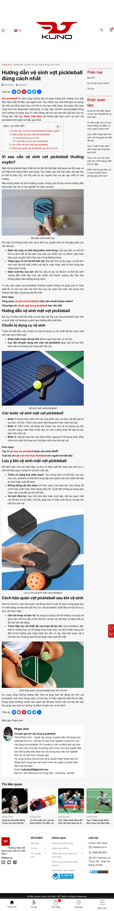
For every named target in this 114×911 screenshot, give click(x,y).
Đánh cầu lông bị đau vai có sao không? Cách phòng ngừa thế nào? (99, 172)
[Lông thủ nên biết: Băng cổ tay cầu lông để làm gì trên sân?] (15, 800)
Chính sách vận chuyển (63, 870)
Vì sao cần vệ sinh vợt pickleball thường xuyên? (35, 131)
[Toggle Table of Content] (56, 126)
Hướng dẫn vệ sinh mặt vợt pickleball (31, 134)
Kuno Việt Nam (33, 116)
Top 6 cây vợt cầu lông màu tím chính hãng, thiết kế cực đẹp (99, 160)
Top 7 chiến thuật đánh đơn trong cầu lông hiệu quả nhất (98, 149)
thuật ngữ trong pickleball (32, 305)
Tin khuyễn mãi (36, 855)
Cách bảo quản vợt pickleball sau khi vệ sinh (35, 148)
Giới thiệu (35, 843)
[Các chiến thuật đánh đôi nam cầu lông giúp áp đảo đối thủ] (71, 800)
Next (109, 800)
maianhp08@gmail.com (34, 769)
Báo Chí (91, 77)
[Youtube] (9, 862)
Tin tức (90, 88)
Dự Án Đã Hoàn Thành (98, 83)
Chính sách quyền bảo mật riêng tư (64, 863)
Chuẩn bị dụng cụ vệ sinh (27, 138)
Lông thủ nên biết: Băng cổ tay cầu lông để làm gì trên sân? (99, 113)
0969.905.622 (99, 852)
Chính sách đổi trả (60, 848)
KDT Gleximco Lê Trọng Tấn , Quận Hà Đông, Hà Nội (99, 861)
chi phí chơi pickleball (26, 301)
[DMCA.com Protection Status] (101, 870)
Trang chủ (6, 64)
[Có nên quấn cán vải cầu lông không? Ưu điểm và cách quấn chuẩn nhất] (43, 800)
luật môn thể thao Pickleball (30, 455)
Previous (4, 800)
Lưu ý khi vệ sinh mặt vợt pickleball (30, 144)
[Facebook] (3, 862)
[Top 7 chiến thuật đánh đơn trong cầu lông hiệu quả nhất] (99, 800)
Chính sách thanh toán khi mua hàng (64, 855)
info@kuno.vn (99, 847)
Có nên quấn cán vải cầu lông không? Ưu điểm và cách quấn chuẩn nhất (99, 125)
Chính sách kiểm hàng (62, 843)
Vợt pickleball (9, 98)
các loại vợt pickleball (22, 451)
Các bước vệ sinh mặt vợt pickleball (32, 141)
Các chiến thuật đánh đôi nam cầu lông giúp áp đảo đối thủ (99, 137)
